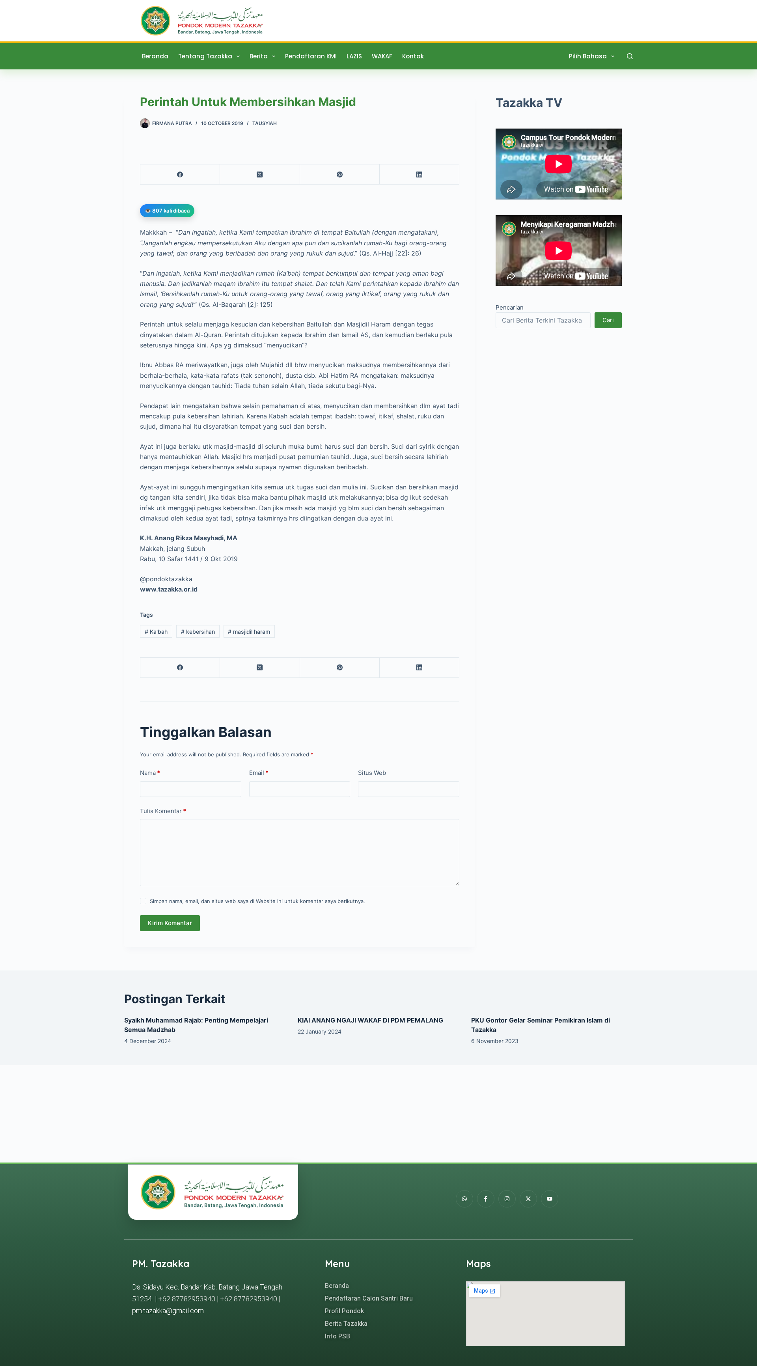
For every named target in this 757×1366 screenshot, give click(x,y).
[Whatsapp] (464, 1198)
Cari (608, 320)
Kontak (413, 56)
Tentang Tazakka (205, 56)
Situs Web (372, 772)
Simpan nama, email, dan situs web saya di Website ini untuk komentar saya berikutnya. (257, 901)
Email (258, 772)
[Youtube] (549, 1198)
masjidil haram (249, 631)
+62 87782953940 (186, 1299)
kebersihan (198, 631)
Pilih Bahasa (588, 56)
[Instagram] (507, 1198)
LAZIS (354, 56)
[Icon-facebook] (485, 1198)
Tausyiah (264, 123)
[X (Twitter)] (260, 174)
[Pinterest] (340, 174)
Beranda (155, 56)
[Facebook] (180, 174)
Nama (150, 772)
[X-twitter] (528, 1198)
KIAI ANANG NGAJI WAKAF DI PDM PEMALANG (370, 1020)
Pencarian (510, 307)
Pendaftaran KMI (311, 56)
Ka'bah (156, 631)
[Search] (630, 56)
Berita (259, 56)
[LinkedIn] (419, 174)
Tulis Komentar (163, 811)
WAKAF (382, 56)
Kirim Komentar (170, 923)
